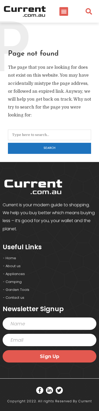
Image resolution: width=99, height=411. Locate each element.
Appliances (15, 273)
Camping (14, 281)
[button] (63, 11)
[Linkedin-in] (49, 390)
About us (13, 265)
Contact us (15, 297)
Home (11, 258)
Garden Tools (17, 289)
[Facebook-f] (39, 390)
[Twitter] (59, 390)
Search (49, 148)
